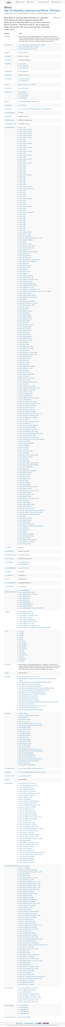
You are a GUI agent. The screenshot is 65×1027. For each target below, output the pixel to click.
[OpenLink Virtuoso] (19, 1023)
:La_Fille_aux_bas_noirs (27, 409)
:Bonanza (23, 269)
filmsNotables (9, 558)
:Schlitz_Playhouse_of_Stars (28, 486)
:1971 (22, 192)
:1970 (22, 190)
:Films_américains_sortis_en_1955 (29, 887)
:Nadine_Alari (24, 950)
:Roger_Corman (25, 478)
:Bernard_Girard (25, 265)
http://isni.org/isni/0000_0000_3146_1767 (29, 676)
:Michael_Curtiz (25, 543)
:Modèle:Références (26, 604)
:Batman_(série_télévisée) (27, 261)
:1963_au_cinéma (25, 175)
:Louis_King (24, 449)
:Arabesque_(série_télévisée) (28, 252)
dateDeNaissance (10, 555)
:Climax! (23, 299)
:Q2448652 (23, 717)
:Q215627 (23, 645)
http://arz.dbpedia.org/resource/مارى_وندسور (30, 723)
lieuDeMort (9, 562)
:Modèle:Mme (24, 600)
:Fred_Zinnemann (25, 330)
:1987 (22, 226)
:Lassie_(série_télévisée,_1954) (29, 415)
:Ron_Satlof (24, 480)
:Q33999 (22, 647)
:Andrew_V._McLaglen (26, 248)
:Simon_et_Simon (25, 488)
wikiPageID (8, 116)
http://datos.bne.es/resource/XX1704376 (29, 761)
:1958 (22, 165)
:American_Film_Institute (27, 246)
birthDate (8, 56)
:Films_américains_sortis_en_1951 (29, 881)
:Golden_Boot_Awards (26, 891)
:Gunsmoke (24, 342)
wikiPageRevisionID (10, 124)
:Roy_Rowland (24, 482)
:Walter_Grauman (25, 520)
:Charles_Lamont (25, 293)
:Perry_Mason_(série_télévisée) (29, 463)
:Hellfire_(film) (24, 530)
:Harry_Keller (24, 344)
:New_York (23, 459)
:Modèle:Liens (24, 598)
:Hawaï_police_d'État (26, 346)
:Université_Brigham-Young (27, 49)
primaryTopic (10, 1017)
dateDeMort (9, 551)
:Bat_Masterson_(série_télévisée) (29, 259)
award (7, 52)
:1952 (22, 141)
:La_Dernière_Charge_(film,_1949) (29, 403)
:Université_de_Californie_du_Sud (29, 514)
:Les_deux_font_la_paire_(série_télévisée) (31, 439)
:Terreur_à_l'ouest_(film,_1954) (29, 498)
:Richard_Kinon (24, 474)
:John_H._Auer (24, 380)
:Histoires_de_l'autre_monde (28, 352)
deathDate (8, 75)
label (7, 673)
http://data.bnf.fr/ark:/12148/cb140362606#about (31, 751)
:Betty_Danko (24, 874)
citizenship (8, 71)
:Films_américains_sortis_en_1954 (29, 885)
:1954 (22, 149)
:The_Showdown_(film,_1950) (28, 844)
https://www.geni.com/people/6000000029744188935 (32, 694)
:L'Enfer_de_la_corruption (27, 84)
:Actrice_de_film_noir (26, 277)
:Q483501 (23, 649)
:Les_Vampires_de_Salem (27, 435)
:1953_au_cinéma (25, 147)
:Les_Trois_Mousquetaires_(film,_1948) (31, 433)
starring (8, 783)
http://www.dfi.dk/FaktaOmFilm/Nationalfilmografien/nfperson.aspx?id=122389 (38, 702)
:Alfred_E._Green (25, 244)
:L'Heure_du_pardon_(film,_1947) (29, 388)
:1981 (22, 216)
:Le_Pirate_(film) (25, 423)
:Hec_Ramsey (24, 350)
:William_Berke (24, 522)
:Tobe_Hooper (24, 502)
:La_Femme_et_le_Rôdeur (27, 405)
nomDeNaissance (10, 583)
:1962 (22, 173)
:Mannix (23, 532)
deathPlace (8, 79)
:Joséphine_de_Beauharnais (28, 382)
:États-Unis (23, 65)
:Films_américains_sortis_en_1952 (29, 883)
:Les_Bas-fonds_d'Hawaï (27, 427)
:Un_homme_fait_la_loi (26, 508)
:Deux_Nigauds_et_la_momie (28, 303)
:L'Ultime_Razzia (25, 396)
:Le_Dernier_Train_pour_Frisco (29, 421)
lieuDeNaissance (10, 568)
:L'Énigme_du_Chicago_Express (29, 397)
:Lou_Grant (23, 447)
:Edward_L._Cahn (25, 319)
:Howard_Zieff (24, 358)
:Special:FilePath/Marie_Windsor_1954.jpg (32, 772)
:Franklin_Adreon (25, 326)
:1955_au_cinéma (25, 155)
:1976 (22, 204)
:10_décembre (24, 866)
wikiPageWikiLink (10, 127)
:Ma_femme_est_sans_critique (28, 455)
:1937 (22, 127)
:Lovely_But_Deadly (26, 451)
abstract (7, 36)
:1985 (22, 222)
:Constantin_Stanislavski (27, 301)
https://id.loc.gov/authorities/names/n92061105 (30, 759)
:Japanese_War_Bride (26, 374)
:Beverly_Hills (24, 79)
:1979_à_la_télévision (26, 212)
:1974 (22, 200)
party (7, 101)
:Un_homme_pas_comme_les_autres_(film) (32, 510)
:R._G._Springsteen (26, 467)
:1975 (22, 202)
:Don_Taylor (24, 307)
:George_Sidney (25, 334)
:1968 (22, 182)
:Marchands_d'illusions (26, 534)
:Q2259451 (23, 98)
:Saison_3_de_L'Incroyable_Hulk (29, 954)
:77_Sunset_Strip (25, 236)
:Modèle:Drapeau (25, 606)
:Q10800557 (23, 96)
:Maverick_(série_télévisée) (28, 540)
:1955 (22, 153)
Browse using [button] (20, 2)
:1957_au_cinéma (25, 163)
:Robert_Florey (24, 476)
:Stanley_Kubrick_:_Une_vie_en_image (30, 838)
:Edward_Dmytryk (25, 317)
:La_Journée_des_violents (27, 411)
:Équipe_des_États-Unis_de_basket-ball (31, 526)
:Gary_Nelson (24, 332)
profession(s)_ (10, 586)
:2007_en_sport (25, 234)
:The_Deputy (24, 500)
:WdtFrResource (24, 1013)
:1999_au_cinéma (25, 232)
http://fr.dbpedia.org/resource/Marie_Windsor (32, 10)
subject (7, 611)
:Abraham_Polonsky (26, 240)
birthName (8, 60)
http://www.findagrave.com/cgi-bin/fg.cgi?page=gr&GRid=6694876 (35, 682)
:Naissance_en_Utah (26, 287)
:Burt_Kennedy (24, 271)
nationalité (9, 575)
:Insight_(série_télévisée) (27, 366)
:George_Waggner (25, 336)
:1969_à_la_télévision (26, 188)
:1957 (22, 161)
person (15, 13)
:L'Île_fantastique (25, 399)
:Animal (21, 657)
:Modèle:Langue (25, 596)
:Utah (22, 63)
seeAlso (7, 676)
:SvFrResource (23, 1005)
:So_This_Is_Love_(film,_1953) (28, 490)
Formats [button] (31, 2)
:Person (21, 633)
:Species (22, 660)
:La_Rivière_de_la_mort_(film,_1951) (30, 413)
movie (7, 84)
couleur (8, 547)
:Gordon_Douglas (25, 338)
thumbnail (8, 109)
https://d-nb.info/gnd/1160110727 (27, 757)
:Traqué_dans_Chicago (26, 504)
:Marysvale (23, 67)
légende (8, 571)
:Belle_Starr (24, 263)
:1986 (22, 224)
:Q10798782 (23, 94)
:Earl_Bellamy (24, 313)
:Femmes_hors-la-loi (26, 324)
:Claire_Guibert (24, 876)
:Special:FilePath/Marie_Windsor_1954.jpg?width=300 (35, 109)
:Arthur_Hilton (24, 253)
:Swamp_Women (25, 496)
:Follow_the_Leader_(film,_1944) (29, 889)
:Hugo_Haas (24, 360)
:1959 (22, 167)
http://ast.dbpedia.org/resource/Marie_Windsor (30, 725)
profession (8, 105)
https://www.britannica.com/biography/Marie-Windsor (32, 692)
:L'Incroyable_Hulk (25, 394)
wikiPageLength (9, 120)
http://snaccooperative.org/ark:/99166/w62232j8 (31, 709)
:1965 (22, 179)
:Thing (21, 631)
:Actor (21, 637)
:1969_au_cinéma (25, 186)
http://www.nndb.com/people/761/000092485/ (30, 686)
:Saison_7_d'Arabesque (27, 956)
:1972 (22, 194)
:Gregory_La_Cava (25, 340)
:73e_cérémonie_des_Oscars (28, 870)
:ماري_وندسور (24, 721)
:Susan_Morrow (25, 962)
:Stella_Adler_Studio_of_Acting (28, 47)
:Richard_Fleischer (25, 472)
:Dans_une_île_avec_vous (27, 783)
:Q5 (21, 651)
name (7, 779)
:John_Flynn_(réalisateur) (27, 378)
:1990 (22, 228)
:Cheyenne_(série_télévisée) (28, 297)
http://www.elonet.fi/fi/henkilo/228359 (28, 708)
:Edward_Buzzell (25, 315)
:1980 (22, 214)
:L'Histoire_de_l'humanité (27, 390)
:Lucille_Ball (24, 453)
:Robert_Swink (24, 952)
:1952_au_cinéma (25, 143)
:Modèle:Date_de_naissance (28, 594)
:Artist (21, 639)
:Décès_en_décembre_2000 (28, 279)
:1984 (22, 220)
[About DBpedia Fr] (9, 2)
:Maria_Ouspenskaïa (26, 536)
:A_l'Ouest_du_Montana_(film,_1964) (30, 238)
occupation (8, 92)
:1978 (22, 208)
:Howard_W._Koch (25, 356)
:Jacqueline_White (25, 895)
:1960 (22, 169)
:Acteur (22, 92)
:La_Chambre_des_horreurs (28, 401)
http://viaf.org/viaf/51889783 (26, 753)
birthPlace (8, 63)
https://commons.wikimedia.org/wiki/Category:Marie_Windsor (34, 690)
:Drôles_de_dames (25, 311)
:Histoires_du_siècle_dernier (28, 354)
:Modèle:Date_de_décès (27, 592)
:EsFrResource (23, 1009)
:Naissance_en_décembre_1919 (29, 289)
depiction (8, 772)
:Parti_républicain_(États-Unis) (28, 101)
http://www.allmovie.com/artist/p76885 (28, 698)
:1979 (22, 210)
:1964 (22, 177)
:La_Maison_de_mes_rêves (28, 815)
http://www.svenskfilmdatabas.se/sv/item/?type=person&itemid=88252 (36, 688)
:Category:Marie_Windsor (29, 715)
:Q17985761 (23, 52)
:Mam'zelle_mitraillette (26, 858)
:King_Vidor (24, 384)
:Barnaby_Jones (25, 257)
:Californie (23, 273)
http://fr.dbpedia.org (33, 13)
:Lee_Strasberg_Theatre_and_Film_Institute (32, 45)
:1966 (22, 180)
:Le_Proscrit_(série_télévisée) (28, 425)
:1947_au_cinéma (25, 131)
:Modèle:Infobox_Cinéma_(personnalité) (31, 608)
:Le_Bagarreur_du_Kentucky (28, 417)
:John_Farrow (24, 376)
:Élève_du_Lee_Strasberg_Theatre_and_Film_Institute (35, 291)
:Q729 (22, 653)
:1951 (22, 139)
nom (7, 579)
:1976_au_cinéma (25, 206)
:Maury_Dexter (24, 538)
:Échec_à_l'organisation (27, 524)
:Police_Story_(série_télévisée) (28, 465)
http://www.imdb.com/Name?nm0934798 (29, 700)
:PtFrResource (23, 1007)
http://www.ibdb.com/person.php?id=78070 (29, 684)
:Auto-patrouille (24, 255)
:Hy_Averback (24, 362)
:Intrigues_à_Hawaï (25, 368)
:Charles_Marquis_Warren (27, 295)
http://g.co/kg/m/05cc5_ (25, 763)
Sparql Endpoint (57, 2)
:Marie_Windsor (23, 713)
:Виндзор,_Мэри (25, 743)
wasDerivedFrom (10, 768)
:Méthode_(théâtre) (25, 457)
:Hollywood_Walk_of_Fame (28, 285)
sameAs (7, 713)
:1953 (22, 145)
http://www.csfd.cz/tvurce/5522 (26, 704)
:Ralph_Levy (24, 469)
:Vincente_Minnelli (25, 518)
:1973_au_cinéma (25, 198)
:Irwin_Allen (24, 370)
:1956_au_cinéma (25, 159)
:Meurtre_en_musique (26, 541)
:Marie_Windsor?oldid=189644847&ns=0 (31, 768)
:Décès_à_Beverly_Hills (27, 283)
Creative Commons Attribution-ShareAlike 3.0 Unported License (46, 1025)
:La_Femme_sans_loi (26, 407)
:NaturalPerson (23, 655)
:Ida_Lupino (24, 364)
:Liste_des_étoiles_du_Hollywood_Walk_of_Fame (33, 945)
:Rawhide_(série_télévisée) (27, 470)
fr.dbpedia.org (52, 13)
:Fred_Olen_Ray (25, 328)
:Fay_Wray (23, 323)
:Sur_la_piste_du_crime (27, 494)
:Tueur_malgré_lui (25, 506)
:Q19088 (22, 643)
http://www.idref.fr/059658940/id (27, 755)
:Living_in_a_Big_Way (26, 443)
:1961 (22, 171)
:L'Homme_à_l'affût (25, 392)
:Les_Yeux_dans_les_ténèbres (28, 437)
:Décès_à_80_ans (25, 281)
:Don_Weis (23, 309)
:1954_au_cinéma (25, 151)
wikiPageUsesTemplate (11, 591)
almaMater (8, 45)
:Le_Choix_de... (25, 419)
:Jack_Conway (24, 372)
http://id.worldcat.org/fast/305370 (27, 764)
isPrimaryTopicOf (10, 776)
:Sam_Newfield (24, 484)
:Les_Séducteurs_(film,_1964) (28, 431)
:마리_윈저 (24, 737)
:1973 (22, 196)
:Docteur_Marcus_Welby (27, 305)
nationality (8, 88)
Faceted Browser (44, 2)
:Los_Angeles (24, 445)
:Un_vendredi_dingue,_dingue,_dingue (30, 512)
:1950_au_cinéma (25, 137)
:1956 (22, 157)
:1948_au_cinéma (25, 133)
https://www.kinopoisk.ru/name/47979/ (28, 696)
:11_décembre (24, 868)
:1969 (22, 184)
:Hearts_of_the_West (26, 348)
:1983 (22, 218)
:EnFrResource (24, 1011)
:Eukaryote (22, 659)
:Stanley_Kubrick (25, 492)
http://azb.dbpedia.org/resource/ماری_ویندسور (30, 749)
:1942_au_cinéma (25, 129)
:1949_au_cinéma (25, 135)
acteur (9, 988)
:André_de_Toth (25, 250)
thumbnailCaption (10, 112)
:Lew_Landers (24, 441)
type (6, 631)
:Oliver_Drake (24, 461)
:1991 (22, 230)
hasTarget (9, 1005)
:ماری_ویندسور (24, 731)
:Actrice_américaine (26, 275)
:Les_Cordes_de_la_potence (28, 429)
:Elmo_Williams (24, 321)
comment (8, 664)
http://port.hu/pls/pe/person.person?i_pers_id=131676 (32, 706)
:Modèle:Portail (24, 602)
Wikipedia (21, 1025)
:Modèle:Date (24, 590)
